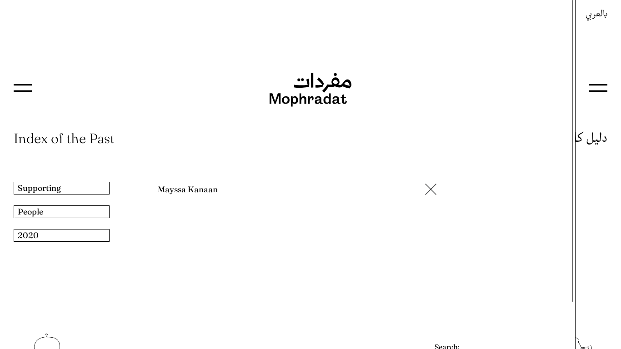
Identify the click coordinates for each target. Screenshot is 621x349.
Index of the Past (64, 138)
